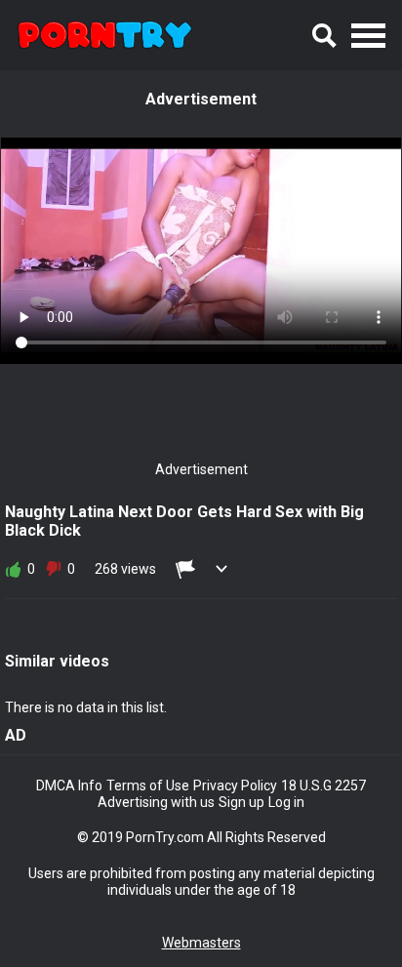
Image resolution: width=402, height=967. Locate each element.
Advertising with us (156, 802)
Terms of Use (147, 785)
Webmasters (201, 942)
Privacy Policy (235, 785)
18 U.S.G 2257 (323, 785)
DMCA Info (69, 785)
